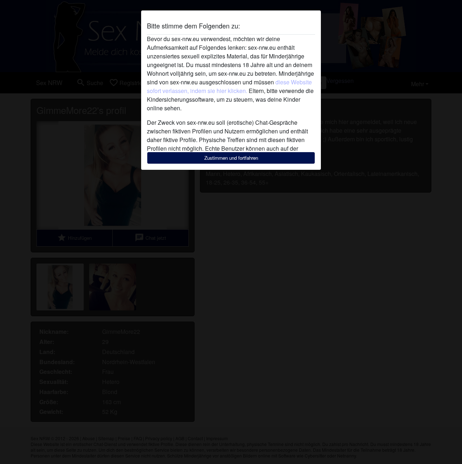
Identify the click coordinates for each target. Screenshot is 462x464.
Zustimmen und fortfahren (231, 157)
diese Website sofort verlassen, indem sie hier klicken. (229, 86)
